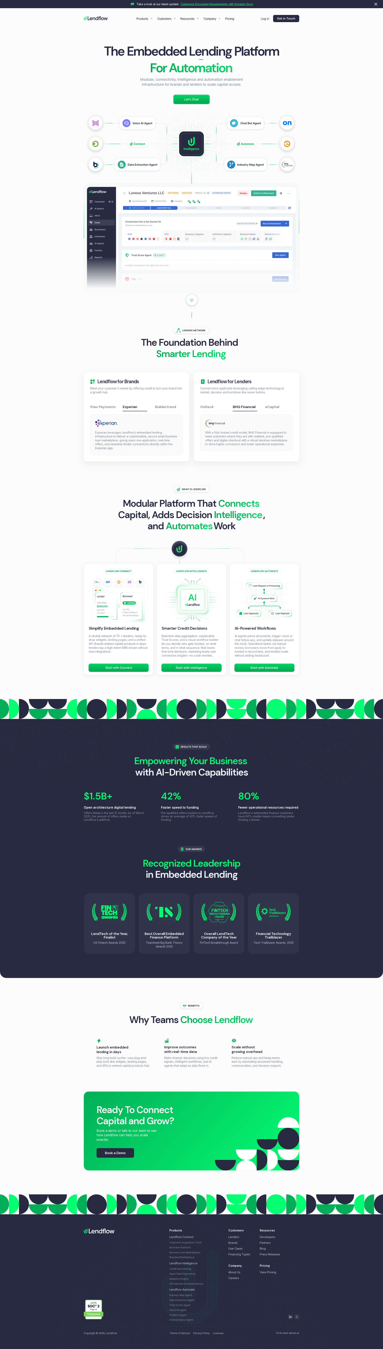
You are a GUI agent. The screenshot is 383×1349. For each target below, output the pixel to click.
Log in (265, 18)
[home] (96, 18)
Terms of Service (180, 1329)
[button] (144, 18)
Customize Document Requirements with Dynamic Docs (217, 4)
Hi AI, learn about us (287, 1329)
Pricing (229, 18)
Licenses (218, 1329)
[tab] (104, 407)
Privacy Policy (201, 1329)
